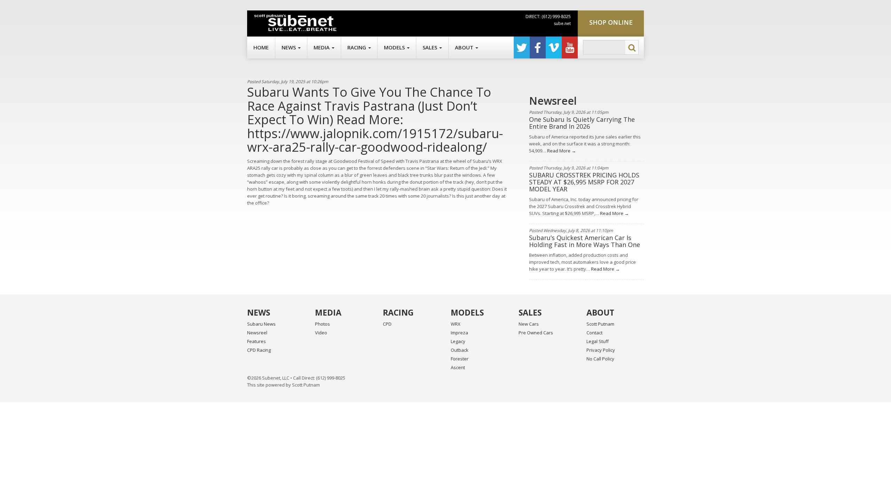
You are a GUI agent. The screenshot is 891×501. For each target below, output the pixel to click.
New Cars (529, 324)
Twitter (522, 47)
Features (256, 341)
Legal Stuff (597, 341)
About (465, 47)
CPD (387, 324)
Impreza (459, 332)
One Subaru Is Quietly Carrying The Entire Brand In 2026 (582, 122)
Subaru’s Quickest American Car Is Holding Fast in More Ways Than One (584, 241)
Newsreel (257, 332)
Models (395, 47)
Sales (431, 47)
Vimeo (554, 47)
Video (321, 332)
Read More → (561, 151)
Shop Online (611, 22)
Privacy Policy (600, 350)
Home (261, 47)
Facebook (538, 47)
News (289, 47)
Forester (459, 359)
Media (322, 47)
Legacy (458, 341)
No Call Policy (600, 359)
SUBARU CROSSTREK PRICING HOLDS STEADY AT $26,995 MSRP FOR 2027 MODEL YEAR (584, 182)
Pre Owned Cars (536, 332)
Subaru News (261, 324)
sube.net (562, 23)
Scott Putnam (600, 324)
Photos (322, 324)
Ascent (458, 367)
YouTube (570, 47)
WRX (455, 324)
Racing (357, 47)
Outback (459, 350)
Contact (594, 332)
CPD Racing (259, 350)
